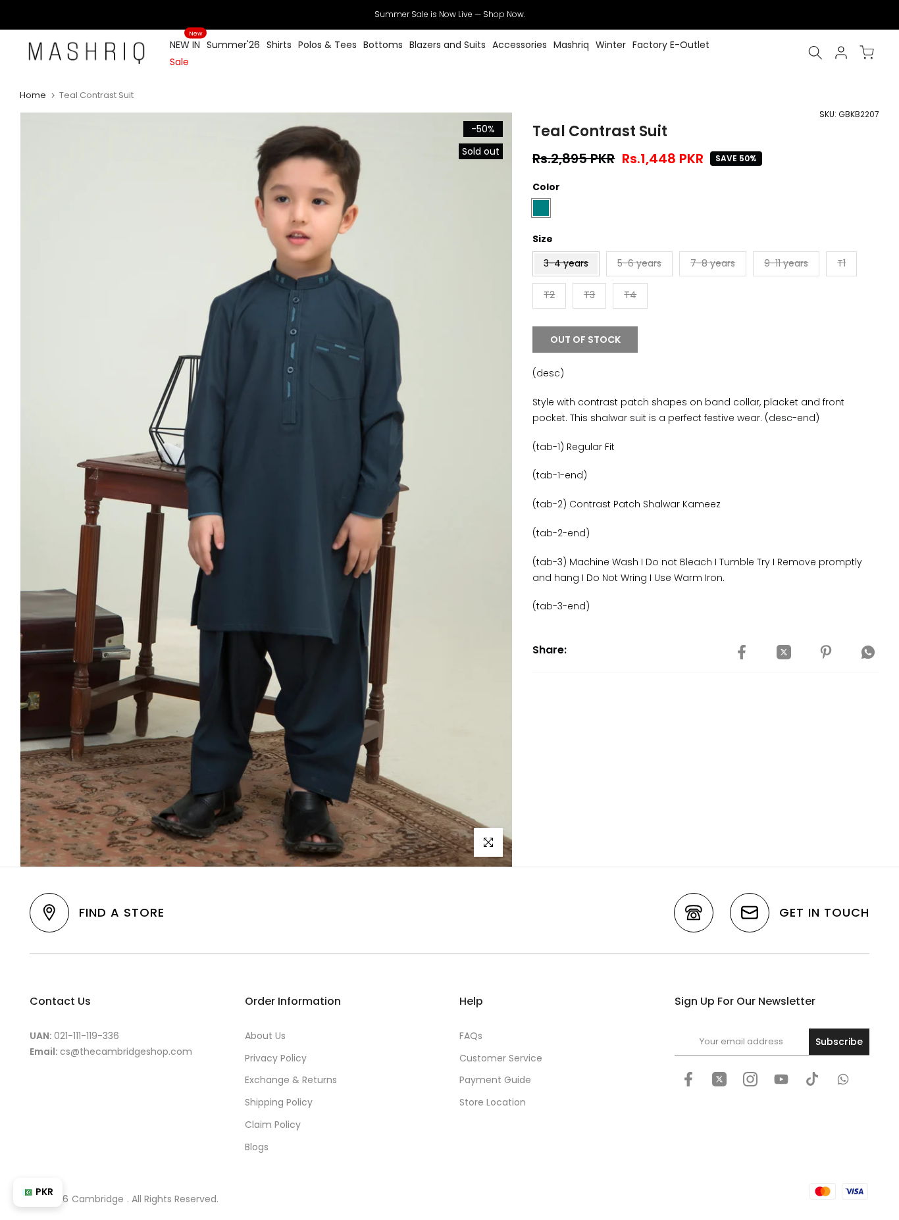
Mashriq (571, 44)
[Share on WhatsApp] (868, 652)
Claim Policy (273, 1124)
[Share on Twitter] (784, 652)
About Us (265, 1035)
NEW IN (186, 44)
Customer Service (500, 1058)
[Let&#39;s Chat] (843, 1079)
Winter (611, 44)
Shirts (279, 44)
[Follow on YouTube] (781, 1079)
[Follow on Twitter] (719, 1079)
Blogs (257, 1147)
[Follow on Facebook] (688, 1079)
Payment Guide (495, 1079)
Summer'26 (233, 44)
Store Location (492, 1102)
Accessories (519, 44)
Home (33, 95)
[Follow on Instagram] (750, 1079)
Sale (179, 61)
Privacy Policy (276, 1058)
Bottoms (383, 44)
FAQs (470, 1035)
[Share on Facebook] (742, 652)
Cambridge (98, 1199)
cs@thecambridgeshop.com (126, 1051)
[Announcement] (449, 14)
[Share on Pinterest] (826, 652)
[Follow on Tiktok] (812, 1079)
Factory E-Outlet (670, 44)
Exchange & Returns (291, 1079)
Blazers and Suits (447, 44)
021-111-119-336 (86, 1035)
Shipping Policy (279, 1102)
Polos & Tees (327, 44)
